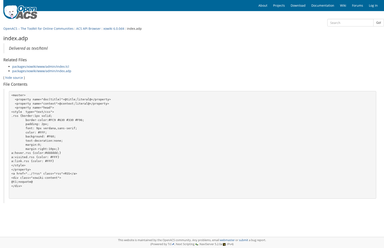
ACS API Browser (88, 28)
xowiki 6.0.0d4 (113, 28)
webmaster (227, 240)
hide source (14, 77)
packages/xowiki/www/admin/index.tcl (40, 66)
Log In (373, 5)
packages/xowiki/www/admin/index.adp (41, 71)
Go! (378, 22)
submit (243, 240)
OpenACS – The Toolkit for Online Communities (38, 28)
